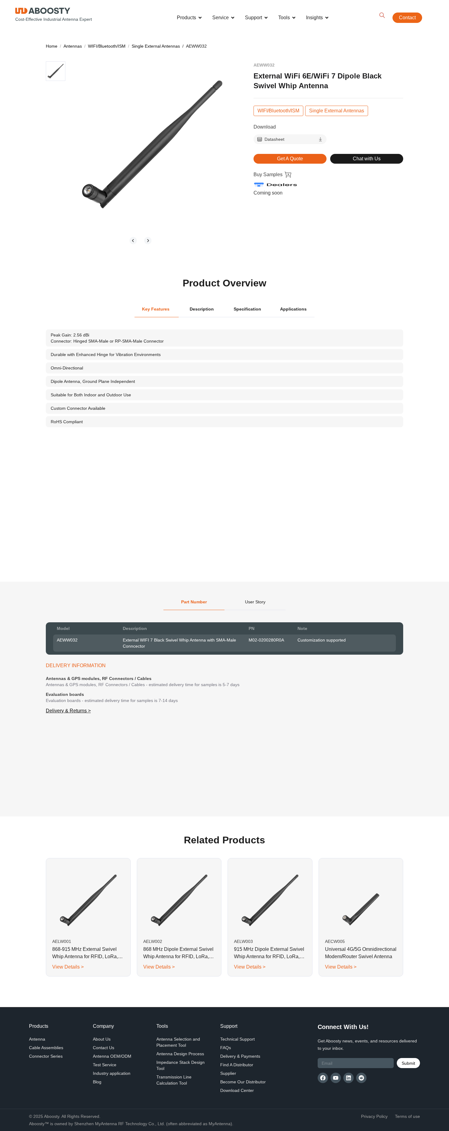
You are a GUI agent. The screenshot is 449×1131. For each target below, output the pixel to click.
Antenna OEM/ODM (112, 1056)
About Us (102, 1039)
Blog (97, 1081)
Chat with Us (367, 158)
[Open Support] (266, 17)
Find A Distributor (236, 1064)
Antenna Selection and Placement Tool (178, 1042)
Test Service (104, 1064)
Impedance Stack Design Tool (180, 1065)
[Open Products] (200, 17)
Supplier (228, 1073)
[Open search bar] (382, 15)
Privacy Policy (374, 1116)
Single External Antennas (156, 46)
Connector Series (46, 1056)
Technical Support (237, 1039)
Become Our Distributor (243, 1081)
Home (51, 46)
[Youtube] (335, 1078)
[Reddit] (361, 1078)
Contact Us (103, 1047)
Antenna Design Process (180, 1053)
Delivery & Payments (240, 1056)
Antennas (73, 46)
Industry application (111, 1073)
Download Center (237, 1090)
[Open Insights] (326, 17)
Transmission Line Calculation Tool (174, 1080)
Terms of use (407, 1116)
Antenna (37, 1039)
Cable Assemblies (46, 1047)
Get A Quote (290, 158)
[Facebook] (323, 1078)
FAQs (225, 1047)
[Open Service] (232, 17)
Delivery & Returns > (68, 710)
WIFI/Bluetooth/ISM (107, 46)
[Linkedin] (348, 1078)
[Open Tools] (293, 17)
